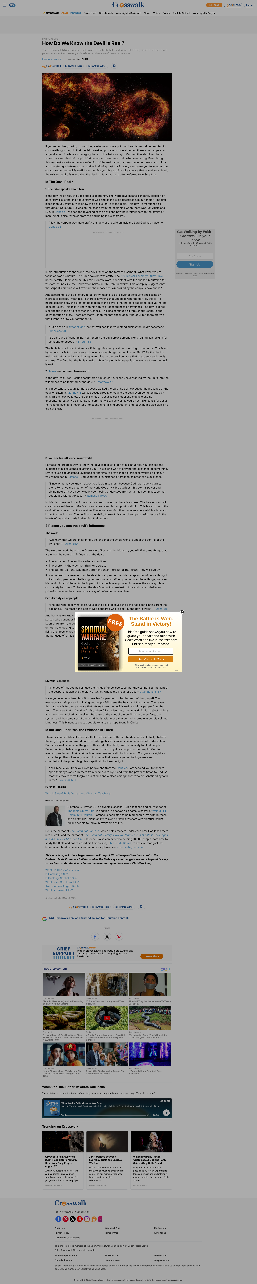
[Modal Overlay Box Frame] (128, 642)
